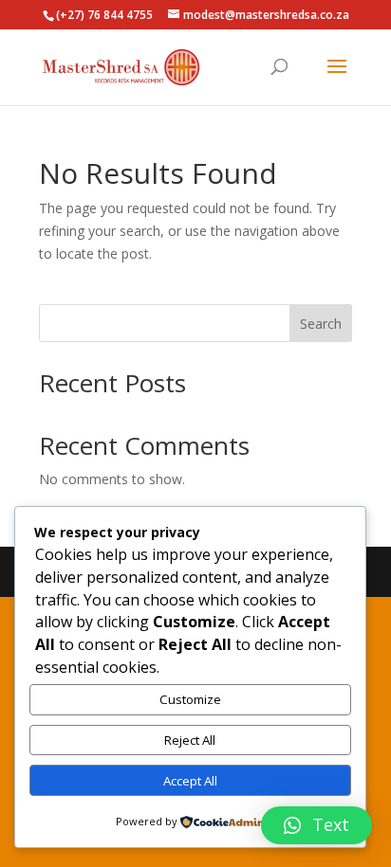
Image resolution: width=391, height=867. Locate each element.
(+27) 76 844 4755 (104, 15)
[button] (316, 825)
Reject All (189, 740)
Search (321, 324)
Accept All (190, 780)
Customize (190, 699)
